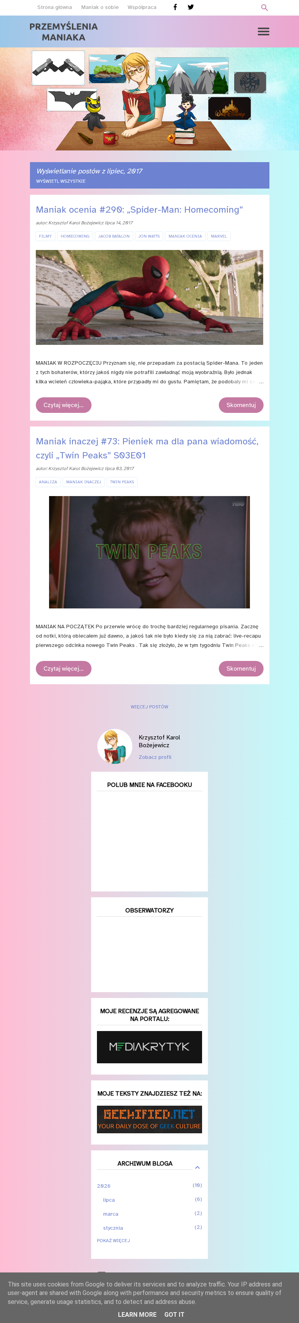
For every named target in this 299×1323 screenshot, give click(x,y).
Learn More (137, 1314)
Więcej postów (149, 707)
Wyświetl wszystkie (61, 181)
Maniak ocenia (185, 236)
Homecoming (75, 236)
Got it (174, 1314)
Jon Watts (149, 236)
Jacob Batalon (114, 236)
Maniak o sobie (100, 7)
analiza (48, 481)
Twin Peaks (122, 481)
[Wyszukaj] (264, 8)
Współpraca (142, 7)
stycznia (113, 1228)
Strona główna (54, 7)
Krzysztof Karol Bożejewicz (159, 741)
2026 (104, 1186)
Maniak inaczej (83, 481)
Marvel (219, 236)
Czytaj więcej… (64, 405)
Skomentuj (241, 405)
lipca (109, 1200)
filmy (45, 236)
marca (110, 1214)
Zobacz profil (155, 757)
